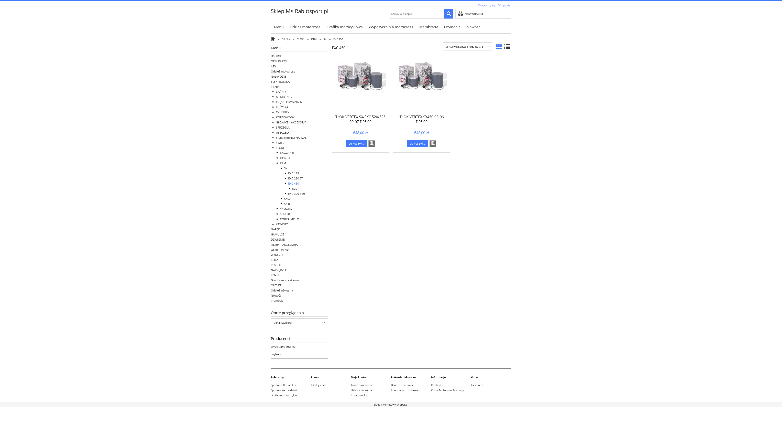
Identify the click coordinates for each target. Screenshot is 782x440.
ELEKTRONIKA (280, 82)
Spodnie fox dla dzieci (284, 390)
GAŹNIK (281, 92)
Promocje (277, 300)
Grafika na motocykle (284, 395)
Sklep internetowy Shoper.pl (391, 404)
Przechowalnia (359, 395)
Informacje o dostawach (405, 390)
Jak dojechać (318, 385)
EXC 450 (293, 183)
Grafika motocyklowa (285, 280)
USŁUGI (276, 56)
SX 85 (287, 204)
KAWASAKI (287, 153)
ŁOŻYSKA (282, 107)
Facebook (477, 385)
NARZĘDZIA (278, 270)
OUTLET (276, 285)
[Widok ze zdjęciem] (499, 47)
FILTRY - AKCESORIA (284, 244)
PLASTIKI (276, 265)
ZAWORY (282, 224)
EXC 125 (293, 173)
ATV (273, 66)
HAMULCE (277, 234)
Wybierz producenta (283, 346)
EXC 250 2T (295, 178)
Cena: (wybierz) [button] (283, 322)
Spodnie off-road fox (283, 385)
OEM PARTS (279, 61)
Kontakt (436, 385)
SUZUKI (285, 214)
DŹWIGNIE (278, 239)
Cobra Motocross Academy (447, 390)
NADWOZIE (278, 76)
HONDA (285, 158)
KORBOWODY (285, 117)
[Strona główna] (274, 39)
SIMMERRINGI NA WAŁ (291, 138)
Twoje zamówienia (362, 385)
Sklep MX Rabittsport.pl (299, 11)
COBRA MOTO (289, 219)
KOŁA (274, 260)
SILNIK (275, 87)
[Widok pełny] (507, 47)
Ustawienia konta (361, 390)
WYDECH (277, 255)
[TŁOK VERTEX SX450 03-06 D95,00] (421, 85)
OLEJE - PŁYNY (280, 250)
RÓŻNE (275, 275)
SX (285, 168)
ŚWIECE (281, 143)
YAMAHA (286, 209)
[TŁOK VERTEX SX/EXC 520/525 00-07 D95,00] (360, 85)
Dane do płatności (402, 385)
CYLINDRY (282, 112)
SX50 (287, 199)
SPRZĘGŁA (283, 127)
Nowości (276, 295)
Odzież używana (282, 290)
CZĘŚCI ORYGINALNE (290, 102)
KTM (283, 163)
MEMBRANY (284, 97)
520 (294, 188)
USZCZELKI (283, 132)
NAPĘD (275, 229)
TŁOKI (280, 148)
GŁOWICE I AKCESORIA (291, 122)
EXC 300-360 (296, 194)
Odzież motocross (283, 71)
